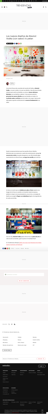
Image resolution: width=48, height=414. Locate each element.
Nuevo (4, 7)
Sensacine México (24, 402)
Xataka (4, 372)
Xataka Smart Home (5, 379)
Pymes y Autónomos (13, 392)
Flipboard (19, 43)
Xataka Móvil (5, 374)
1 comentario (10, 43)
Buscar (6, 7)
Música (19, 339)
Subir (41, 366)
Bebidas (22, 248)
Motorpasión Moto (41, 374)
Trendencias (5, 389)
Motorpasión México (39, 403)
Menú (2, 7)
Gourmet (17, 248)
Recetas (35, 337)
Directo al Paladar (32, 372)
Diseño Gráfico (36, 339)
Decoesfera (5, 391)
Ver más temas (7, 350)
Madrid (34, 342)
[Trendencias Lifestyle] (24, 6)
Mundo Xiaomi (6, 381)
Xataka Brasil (5, 404)
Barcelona (5, 342)
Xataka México (6, 402)
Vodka (27, 248)
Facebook (43, 7)
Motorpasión (39, 372)
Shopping (5, 339)
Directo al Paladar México (32, 403)
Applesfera (5, 376)
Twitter (45, 7)
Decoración (5, 337)
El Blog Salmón (14, 389)
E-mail (21, 43)
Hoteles (19, 337)
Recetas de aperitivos (8, 345)
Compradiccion (6, 393)
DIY (33, 345)
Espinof (21, 374)
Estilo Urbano (21, 342)
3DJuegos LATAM (15, 402)
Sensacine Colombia (22, 405)
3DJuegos (13, 372)
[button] (12, 83)
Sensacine (22, 372)
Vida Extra (13, 374)
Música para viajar (22, 345)
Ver (24, 280)
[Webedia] (6, 365)
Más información (15, 412)
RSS (15, 324)
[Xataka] (1, 1)
